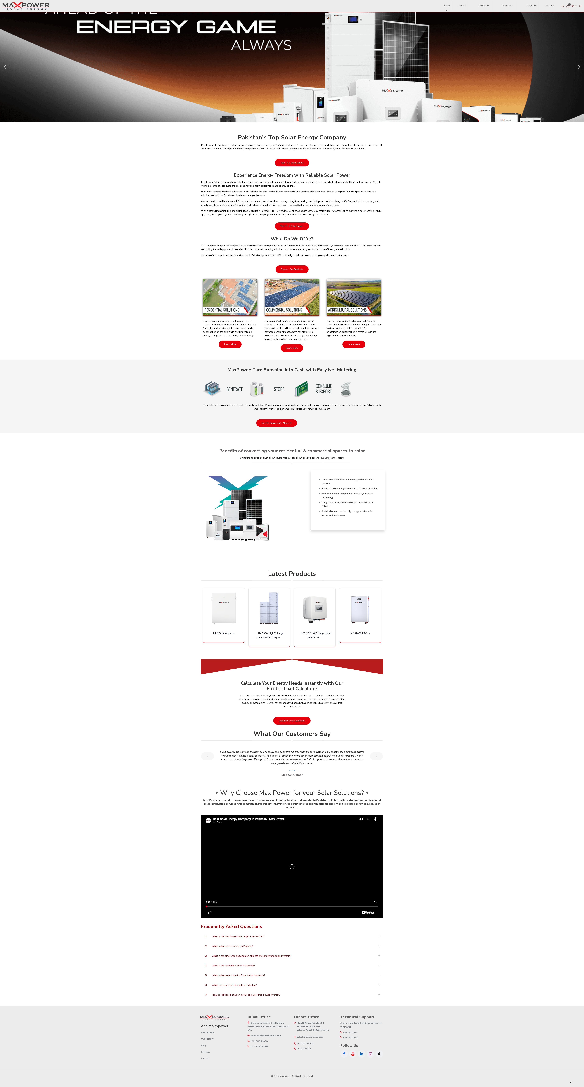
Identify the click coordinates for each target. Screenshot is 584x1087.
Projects (205, 1052)
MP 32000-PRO (358, 633)
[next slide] (376, 756)
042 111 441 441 (305, 1043)
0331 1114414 (304, 1048)
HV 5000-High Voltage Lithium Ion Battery (269, 635)
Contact (205, 1058)
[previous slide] (207, 756)
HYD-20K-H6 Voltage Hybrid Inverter (316, 635)
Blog (203, 1045)
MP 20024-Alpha (222, 633)
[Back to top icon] (571, 1082)
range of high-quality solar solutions (296, 182)
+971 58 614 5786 (259, 1046)
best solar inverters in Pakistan (242, 191)
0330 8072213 (350, 1032)
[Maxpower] (26, 6)
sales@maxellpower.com (310, 1037)
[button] (4, 67)
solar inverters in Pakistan (300, 145)
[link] (472, 5)
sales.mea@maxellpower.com (265, 1035)
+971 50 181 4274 (259, 1041)
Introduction (207, 1032)
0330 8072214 (350, 1037)
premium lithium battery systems (336, 145)
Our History (207, 1038)
